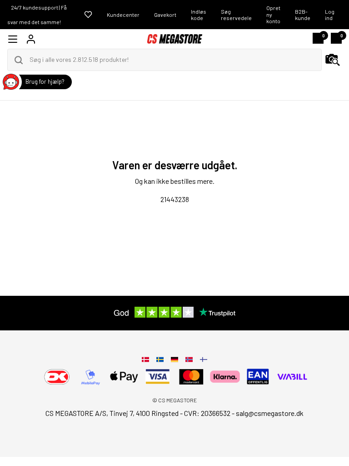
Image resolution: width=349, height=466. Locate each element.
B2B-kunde (302, 14)
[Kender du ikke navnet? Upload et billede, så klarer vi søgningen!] (333, 60)
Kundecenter (123, 14)
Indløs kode (198, 14)
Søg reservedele (236, 14)
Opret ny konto (273, 14)
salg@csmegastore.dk (270, 413)
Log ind (329, 14)
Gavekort (165, 14)
